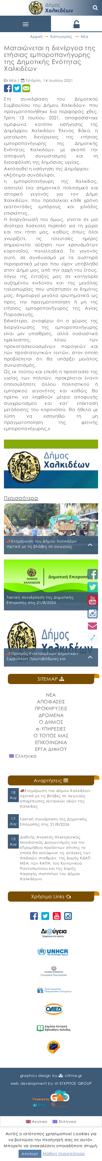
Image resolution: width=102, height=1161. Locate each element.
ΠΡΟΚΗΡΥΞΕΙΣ (51, 708)
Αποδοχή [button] (30, 1154)
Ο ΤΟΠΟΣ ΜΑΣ (51, 735)
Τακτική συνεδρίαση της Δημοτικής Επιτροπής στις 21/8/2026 (53, 821)
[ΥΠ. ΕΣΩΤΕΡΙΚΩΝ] (53, 971)
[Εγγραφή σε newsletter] (92, 625)
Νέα (84, 36)
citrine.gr (73, 1075)
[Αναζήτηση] (95, 8)
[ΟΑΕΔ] (53, 1009)
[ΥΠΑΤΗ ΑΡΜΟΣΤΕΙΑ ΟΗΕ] (53, 952)
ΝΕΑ (51, 695)
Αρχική (36, 36)
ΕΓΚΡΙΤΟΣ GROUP (76, 1083)
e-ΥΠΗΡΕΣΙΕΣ (51, 729)
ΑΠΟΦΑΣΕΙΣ (51, 701)
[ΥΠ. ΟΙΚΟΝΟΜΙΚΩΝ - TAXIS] (53, 990)
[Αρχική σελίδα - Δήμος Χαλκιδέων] (51, 7)
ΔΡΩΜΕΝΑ (51, 715)
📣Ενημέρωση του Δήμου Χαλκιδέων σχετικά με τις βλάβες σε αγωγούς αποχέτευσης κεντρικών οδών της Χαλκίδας (55, 798)
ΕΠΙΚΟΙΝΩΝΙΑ (51, 742)
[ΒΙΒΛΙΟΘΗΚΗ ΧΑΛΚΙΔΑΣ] (53, 1028)
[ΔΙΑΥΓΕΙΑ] (53, 933)
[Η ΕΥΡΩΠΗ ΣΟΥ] (53, 1047)
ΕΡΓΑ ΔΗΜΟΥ (51, 749)
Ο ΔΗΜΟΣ (51, 722)
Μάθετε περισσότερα (64, 1153)
